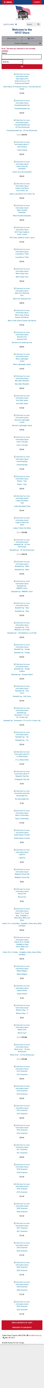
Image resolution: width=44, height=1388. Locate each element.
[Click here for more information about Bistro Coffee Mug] (22, 813)
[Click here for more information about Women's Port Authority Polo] (22, 336)
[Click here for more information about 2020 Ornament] (22, 1206)
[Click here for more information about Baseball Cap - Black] (22, 564)
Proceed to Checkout (22, 1327)
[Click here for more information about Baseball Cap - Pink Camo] (22, 690)
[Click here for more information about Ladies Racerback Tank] (22, 499)
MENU (9, 2)
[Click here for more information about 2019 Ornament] (22, 1186)
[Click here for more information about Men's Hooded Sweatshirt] (22, 209)
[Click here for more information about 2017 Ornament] (22, 1147)
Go (22, 67)
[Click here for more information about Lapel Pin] (22, 852)
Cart (32, 38)
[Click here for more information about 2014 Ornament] (22, 1088)
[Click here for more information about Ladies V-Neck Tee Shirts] (22, 521)
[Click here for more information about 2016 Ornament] (22, 1128)
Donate (37, 2)
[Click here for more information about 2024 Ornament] (22, 1284)
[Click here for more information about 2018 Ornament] (22, 1167)
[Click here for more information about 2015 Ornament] (22, 1108)
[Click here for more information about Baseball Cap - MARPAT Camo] (22, 585)
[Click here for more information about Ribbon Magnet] (22, 968)
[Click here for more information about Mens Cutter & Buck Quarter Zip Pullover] (22, 314)
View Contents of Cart (22, 1323)
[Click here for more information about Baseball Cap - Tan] (22, 735)
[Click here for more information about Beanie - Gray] (22, 479)
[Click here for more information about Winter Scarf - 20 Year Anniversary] (22, 1048)
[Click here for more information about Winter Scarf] (22, 1027)
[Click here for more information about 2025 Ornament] (22, 1304)
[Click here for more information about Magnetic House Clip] (22, 872)
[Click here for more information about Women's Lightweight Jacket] (22, 419)
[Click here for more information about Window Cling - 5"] (22, 1008)
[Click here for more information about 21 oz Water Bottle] (22, 754)
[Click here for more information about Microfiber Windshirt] (22, 378)
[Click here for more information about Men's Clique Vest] (22, 271)
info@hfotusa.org (35, 1335)
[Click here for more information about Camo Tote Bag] (22, 439)
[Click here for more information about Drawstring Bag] (22, 459)
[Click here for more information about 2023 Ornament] (22, 1265)
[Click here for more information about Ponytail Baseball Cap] (22, 103)
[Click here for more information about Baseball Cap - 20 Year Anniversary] (22, 543)
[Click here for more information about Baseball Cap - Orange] (22, 647)
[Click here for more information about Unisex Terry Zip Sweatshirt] (22, 165)
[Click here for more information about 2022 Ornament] (22, 1245)
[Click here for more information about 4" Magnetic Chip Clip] (22, 774)
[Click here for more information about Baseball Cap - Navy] (22, 605)
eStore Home (11, 38)
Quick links (9, 24)
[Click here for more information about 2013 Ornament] (22, 1069)
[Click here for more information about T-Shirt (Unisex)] (22, 144)
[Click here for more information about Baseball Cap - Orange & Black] (22, 668)
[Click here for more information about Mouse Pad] (22, 891)
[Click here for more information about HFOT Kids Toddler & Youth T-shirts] (22, 231)
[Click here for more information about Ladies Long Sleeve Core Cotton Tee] (22, 187)
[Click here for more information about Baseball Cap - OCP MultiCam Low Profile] (22, 626)
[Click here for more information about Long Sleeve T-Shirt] (22, 252)
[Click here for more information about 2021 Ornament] (22, 1226)
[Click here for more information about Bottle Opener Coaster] (22, 832)
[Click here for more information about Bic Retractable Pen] (22, 793)
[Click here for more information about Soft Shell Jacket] (22, 398)
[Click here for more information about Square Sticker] (22, 988)
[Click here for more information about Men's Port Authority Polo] (22, 292)
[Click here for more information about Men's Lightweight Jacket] (22, 358)
